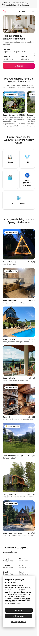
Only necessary (18, 616)
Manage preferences (18, 622)
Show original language (20, 5)
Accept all (18, 610)
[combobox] (18, 51)
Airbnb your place (26, 11)
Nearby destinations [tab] (10, 552)
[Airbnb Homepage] (4, 11)
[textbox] (10, 59)
